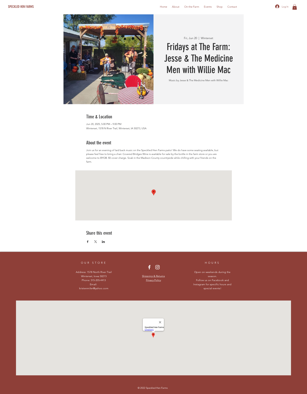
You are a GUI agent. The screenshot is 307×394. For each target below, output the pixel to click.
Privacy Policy (153, 280)
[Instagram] (157, 267)
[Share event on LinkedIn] (103, 241)
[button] (294, 7)
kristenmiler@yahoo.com (93, 288)
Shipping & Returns (153, 276)
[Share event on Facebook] (87, 241)
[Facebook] (149, 267)
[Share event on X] (95, 241)
